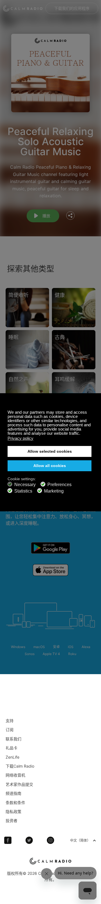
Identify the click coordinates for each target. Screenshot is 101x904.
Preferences (59, 484)
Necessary (25, 484)
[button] (81, 434)
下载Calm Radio (20, 766)
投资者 (11, 820)
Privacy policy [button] (20, 438)
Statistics (23, 491)
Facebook (8, 840)
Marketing (54, 491)
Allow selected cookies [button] (49, 451)
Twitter (29, 840)
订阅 (9, 729)
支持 (9, 720)
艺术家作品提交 (19, 784)
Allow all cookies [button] (49, 466)
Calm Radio (23, 8)
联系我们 (13, 738)
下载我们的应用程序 (71, 8)
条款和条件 (15, 802)
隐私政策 (13, 811)
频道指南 (13, 793)
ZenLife (12, 757)
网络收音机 (15, 775)
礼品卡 (11, 747)
